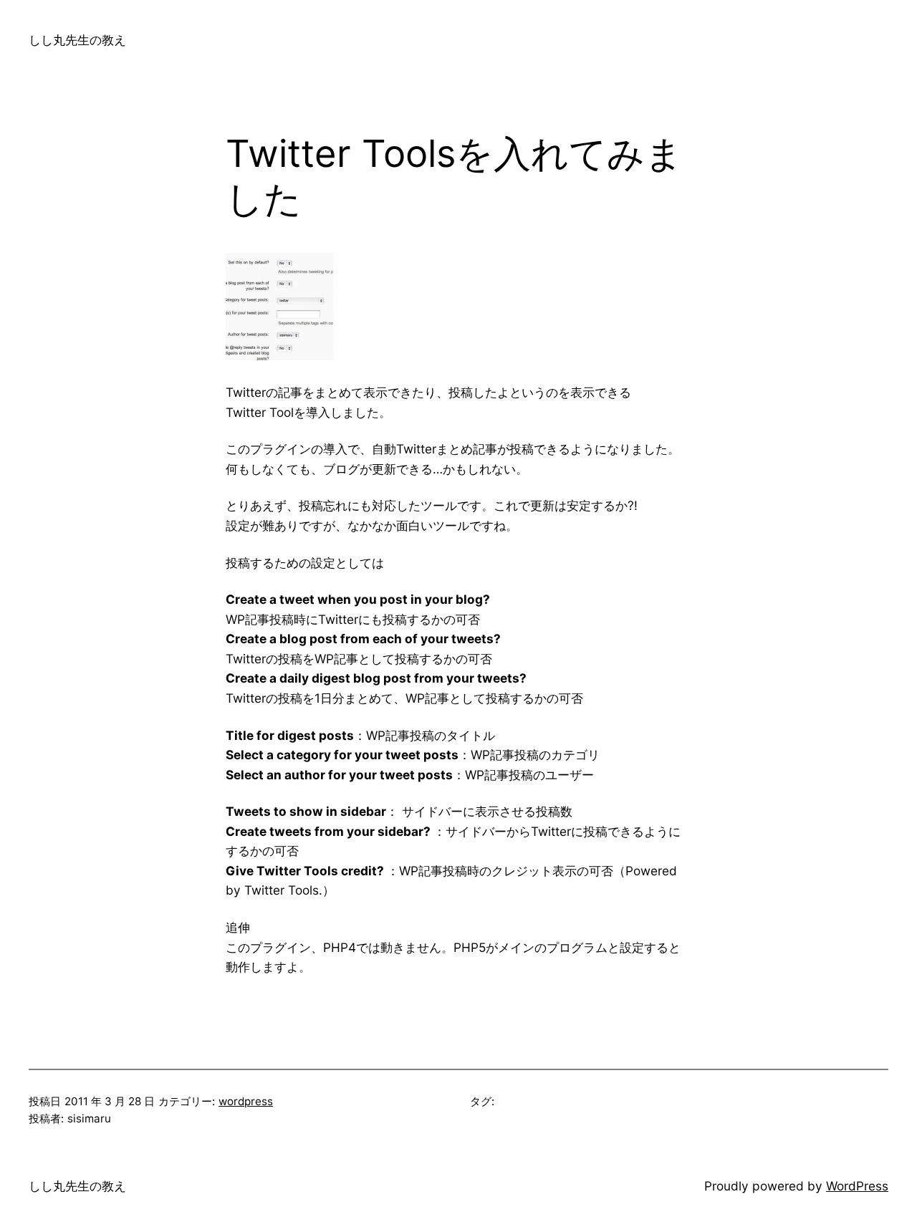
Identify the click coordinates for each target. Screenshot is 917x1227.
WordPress (857, 1185)
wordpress (246, 1101)
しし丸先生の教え (77, 39)
